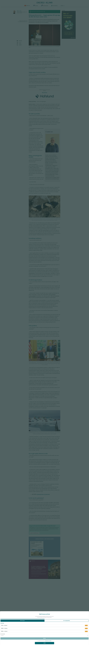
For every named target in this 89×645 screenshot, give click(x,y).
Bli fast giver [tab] (22, 620)
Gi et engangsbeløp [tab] (66, 620)
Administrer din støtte (48, 640)
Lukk (44, 643)
